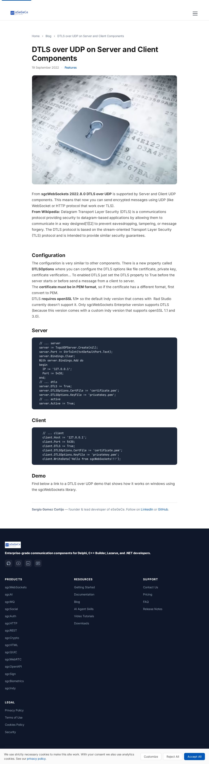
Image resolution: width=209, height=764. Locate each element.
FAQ (146, 601)
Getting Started (84, 587)
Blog (48, 36)
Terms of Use (13, 717)
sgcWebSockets (16, 587)
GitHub (163, 509)
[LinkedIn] (28, 563)
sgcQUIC (11, 652)
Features (71, 67)
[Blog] (38, 563)
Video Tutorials (84, 616)
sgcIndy (10, 688)
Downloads (81, 623)
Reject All (173, 756)
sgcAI (9, 594)
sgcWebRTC (13, 659)
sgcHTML (11, 645)
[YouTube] (18, 563)
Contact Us (150, 587)
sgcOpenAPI (13, 666)
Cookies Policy (14, 724)
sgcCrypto (12, 637)
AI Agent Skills (83, 609)
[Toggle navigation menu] (195, 13)
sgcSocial (11, 609)
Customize (151, 756)
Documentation (84, 594)
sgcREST (11, 630)
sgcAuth (10, 616)
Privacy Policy (14, 710)
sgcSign (10, 674)
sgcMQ (10, 601)
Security (10, 732)
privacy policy (36, 758)
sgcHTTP (11, 623)
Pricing (147, 594)
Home (36, 36)
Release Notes (152, 609)
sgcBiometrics (14, 681)
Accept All (194, 756)
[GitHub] (8, 563)
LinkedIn (147, 509)
